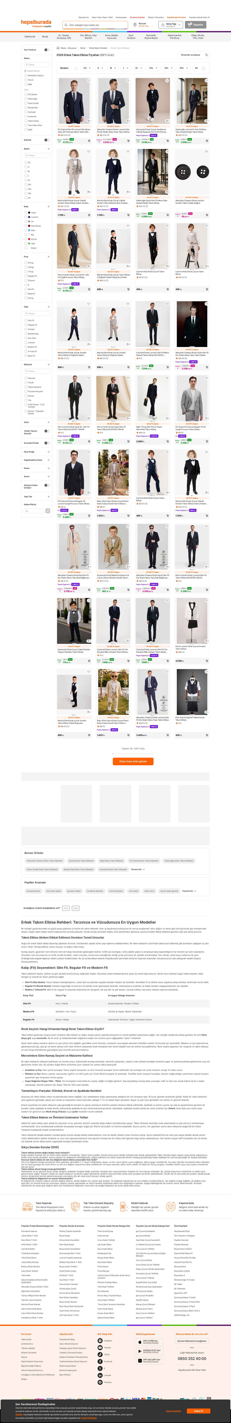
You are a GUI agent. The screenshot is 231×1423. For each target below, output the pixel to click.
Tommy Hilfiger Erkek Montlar (33, 1295)
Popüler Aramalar (181, 1240)
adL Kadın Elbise (104, 1244)
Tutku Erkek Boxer (28, 1258)
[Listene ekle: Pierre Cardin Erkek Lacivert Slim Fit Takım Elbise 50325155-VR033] (206, 526)
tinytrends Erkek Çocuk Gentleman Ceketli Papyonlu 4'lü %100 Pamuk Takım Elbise (151, 130)
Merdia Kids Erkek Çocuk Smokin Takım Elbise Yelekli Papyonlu (72, 721)
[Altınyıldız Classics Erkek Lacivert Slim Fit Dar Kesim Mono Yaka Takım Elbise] (153, 692)
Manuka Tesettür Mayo (107, 1282)
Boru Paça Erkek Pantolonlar (71, 1306)
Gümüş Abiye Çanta (67, 1288)
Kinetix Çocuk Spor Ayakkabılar (149, 1287)
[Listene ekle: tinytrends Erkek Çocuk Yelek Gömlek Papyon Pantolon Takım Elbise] (89, 600)
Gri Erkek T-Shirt (66, 1275)
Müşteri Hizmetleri (156, 17)
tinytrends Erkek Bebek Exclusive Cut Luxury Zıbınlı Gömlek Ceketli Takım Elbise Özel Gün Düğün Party (113, 576)
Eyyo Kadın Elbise (105, 1249)
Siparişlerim (84, 17)
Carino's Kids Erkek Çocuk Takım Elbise (150, 272)
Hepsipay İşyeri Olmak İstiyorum (72, 1348)
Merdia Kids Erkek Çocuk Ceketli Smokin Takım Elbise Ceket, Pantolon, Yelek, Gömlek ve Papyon (74, 201)
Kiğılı (30, 84)
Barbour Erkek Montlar (30, 1266)
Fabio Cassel (33, 121)
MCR (30, 129)
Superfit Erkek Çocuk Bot (146, 1282)
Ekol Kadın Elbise (105, 1262)
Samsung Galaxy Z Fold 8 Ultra (187, 1302)
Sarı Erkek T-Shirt (66, 1280)
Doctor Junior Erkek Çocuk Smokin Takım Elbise (190, 647)
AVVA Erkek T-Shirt (29, 1244)
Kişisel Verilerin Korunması (32, 1361)
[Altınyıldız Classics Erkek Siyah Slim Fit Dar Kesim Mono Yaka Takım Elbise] (192, 324)
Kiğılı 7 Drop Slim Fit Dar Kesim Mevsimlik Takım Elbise (149, 428)
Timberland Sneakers (30, 1253)
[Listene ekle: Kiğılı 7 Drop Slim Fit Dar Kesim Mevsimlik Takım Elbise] (167, 378)
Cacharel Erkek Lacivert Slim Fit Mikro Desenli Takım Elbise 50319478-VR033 (152, 353)
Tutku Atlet (25, 1275)
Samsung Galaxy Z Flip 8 (184, 1306)
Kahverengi (36, 226)
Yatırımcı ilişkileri (28, 1348)
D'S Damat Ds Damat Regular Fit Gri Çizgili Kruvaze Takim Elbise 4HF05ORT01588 (191, 428)
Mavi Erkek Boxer (66, 1244)
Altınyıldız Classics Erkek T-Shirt (34, 1287)
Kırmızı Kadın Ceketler (68, 1284)
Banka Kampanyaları (68, 1370)
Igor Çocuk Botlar (143, 1235)
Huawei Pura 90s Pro (183, 1262)
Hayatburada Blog (66, 1339)
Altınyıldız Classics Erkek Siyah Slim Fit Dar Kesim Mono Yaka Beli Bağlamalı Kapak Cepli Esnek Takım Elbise (152, 576)
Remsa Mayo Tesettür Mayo (109, 1295)
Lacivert (34, 217)
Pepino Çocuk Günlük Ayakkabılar (150, 1269)
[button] (74, 141)
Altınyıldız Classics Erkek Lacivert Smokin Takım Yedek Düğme (190, 201)
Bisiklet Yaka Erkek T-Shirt (70, 1262)
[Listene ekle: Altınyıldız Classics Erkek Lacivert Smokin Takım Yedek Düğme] (206, 151)
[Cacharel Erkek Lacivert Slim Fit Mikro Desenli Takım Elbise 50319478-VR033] (153, 324)
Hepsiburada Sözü (182, 1231)
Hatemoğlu (32, 98)
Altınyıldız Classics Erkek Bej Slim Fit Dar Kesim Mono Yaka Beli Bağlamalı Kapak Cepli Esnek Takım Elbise (73, 576)
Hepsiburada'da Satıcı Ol (199, 17)
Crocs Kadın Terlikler (106, 1240)
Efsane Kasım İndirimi (183, 1249)
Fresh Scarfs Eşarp (105, 1231)
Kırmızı (34, 239)
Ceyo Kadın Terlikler (106, 1300)
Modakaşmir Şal (104, 1253)
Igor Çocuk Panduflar (145, 1295)
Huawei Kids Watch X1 (183, 1253)
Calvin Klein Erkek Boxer (31, 1309)
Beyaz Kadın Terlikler (68, 1266)
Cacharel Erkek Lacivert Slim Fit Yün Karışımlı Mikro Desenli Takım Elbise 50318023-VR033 (112, 650)
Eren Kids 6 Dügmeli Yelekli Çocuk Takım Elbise (190, 718)
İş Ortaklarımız (27, 1344)
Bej (32, 234)
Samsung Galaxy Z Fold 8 (184, 1297)
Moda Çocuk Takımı (144, 1309)
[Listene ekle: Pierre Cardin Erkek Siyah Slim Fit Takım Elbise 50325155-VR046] (128, 378)
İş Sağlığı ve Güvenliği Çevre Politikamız (38, 1374)
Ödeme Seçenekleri (67, 1366)
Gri (32, 221)
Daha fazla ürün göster (133, 761)
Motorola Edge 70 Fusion (184, 1280)
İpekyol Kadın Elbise (106, 1317)
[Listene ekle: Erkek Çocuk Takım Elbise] (167, 226)
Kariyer (24, 1357)
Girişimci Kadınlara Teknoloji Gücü (73, 1357)
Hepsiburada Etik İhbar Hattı (192, 1369)
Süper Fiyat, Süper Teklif (102, 17)
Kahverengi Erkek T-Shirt (69, 1253)
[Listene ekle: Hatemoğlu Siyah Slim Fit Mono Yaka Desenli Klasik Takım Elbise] (167, 151)
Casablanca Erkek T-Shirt (32, 1317)
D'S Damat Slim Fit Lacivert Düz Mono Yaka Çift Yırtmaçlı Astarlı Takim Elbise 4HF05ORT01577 (74, 130)
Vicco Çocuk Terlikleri (145, 1278)
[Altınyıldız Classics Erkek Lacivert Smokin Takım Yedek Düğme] (192, 172)
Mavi (33, 230)
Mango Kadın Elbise (106, 1258)
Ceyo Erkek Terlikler (29, 1271)
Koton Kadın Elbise (105, 1309)
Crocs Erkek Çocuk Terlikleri (148, 1264)
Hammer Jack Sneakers (31, 1300)
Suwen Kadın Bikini (106, 1313)
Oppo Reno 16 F (180, 1293)
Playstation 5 (179, 1275)
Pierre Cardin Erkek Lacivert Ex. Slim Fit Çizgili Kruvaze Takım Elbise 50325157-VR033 (73, 276)
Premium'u (39, 26)
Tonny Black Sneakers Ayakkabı (111, 1304)
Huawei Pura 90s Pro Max (185, 1258)
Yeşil (33, 243)
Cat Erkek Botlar (28, 1249)
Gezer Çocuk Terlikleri (145, 1313)
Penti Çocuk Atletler (144, 1291)
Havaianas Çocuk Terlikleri (147, 1273)
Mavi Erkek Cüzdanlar (68, 1297)
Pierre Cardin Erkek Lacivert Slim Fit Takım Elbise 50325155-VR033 (191, 576)
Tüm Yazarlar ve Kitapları (184, 1235)
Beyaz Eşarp (64, 1235)
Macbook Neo (180, 1266)
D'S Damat (32, 94)
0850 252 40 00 (192, 1358)
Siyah (33, 212)
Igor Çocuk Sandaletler (145, 1231)
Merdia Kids (33, 107)
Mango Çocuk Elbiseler (145, 1304)
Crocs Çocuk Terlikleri (145, 1249)
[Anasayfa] (58, 48)
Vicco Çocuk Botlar (144, 1260)
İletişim (24, 1379)
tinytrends (32, 116)
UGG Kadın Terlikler (106, 1287)
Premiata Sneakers (29, 1231)
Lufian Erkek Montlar (29, 1262)
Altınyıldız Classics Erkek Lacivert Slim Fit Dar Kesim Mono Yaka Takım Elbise (113, 130)
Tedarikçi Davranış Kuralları (70, 1352)
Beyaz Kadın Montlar (68, 1302)
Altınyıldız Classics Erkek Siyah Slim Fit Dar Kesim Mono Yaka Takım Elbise (192, 353)
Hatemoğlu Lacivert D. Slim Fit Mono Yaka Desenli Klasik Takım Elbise (191, 130)
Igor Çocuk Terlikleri (144, 1317)
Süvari (30, 80)
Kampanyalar (121, 17)
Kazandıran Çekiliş (182, 1271)
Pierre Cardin (33, 103)
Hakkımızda (26, 1339)
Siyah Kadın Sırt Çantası (69, 1310)
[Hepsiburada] (36, 22)
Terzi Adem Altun (35, 125)
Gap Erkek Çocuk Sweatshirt (148, 1240)
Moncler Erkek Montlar (30, 1304)
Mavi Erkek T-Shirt (29, 1240)
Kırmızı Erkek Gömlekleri (69, 1293)
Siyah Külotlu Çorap (67, 1271)
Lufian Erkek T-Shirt (29, 1235)
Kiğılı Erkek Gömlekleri (30, 1291)
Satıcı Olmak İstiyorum (68, 1344)
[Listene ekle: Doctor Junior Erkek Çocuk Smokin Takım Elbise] (206, 600)
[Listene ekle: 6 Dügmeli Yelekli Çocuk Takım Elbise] (206, 672)
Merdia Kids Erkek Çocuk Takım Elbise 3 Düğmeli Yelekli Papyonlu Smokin (113, 276)
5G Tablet (178, 1284)
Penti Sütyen (103, 1266)
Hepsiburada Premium (176, 17)
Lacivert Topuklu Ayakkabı (70, 1258)
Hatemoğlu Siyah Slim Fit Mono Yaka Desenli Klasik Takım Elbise (151, 201)
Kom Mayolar (103, 1291)
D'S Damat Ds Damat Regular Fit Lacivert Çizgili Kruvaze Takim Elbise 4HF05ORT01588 (73, 502)
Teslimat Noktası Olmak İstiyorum (73, 1361)
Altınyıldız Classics (36, 75)
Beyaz (33, 248)
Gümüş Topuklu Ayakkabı (70, 1231)
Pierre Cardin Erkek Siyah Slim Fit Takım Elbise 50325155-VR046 (111, 428)
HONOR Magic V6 (181, 1315)
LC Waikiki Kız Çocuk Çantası (148, 1244)
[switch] (47, 50)
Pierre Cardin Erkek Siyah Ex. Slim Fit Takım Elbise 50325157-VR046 (73, 428)
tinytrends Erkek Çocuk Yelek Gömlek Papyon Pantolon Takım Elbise (74, 650)
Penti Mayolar (103, 1271)
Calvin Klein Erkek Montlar (32, 1313)
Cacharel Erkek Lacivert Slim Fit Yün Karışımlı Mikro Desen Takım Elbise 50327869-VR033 (151, 650)
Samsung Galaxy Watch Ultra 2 (187, 1310)
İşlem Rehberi (65, 1374)
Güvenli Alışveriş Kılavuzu (32, 1370)
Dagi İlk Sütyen (142, 1300)
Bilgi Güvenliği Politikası (31, 1366)
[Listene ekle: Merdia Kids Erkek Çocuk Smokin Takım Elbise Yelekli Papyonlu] (89, 672)
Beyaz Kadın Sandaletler (69, 1249)
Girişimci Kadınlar (137, 17)
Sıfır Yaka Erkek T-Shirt (69, 1315)
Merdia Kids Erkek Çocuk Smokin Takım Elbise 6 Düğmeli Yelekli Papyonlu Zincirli (72, 353)
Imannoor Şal (103, 1235)
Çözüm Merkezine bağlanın (192, 1341)
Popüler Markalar (181, 1244)
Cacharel (32, 112)
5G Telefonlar (179, 1288)
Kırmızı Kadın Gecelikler (69, 1240)
